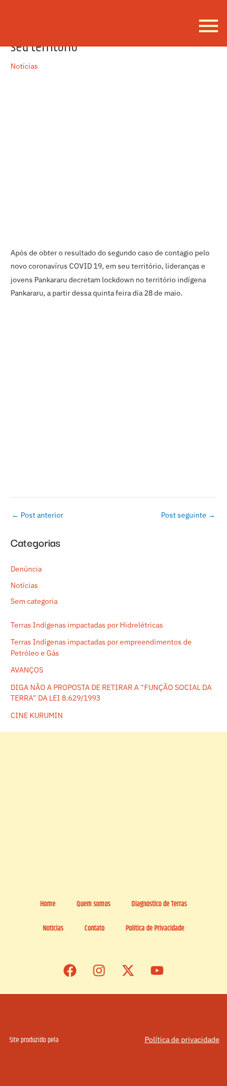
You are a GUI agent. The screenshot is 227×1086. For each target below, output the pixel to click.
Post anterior (37, 515)
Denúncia (26, 569)
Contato (94, 928)
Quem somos (93, 904)
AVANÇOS (27, 670)
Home (47, 904)
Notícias (24, 66)
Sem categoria (34, 601)
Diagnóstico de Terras (159, 904)
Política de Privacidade (155, 928)
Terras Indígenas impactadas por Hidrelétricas (87, 625)
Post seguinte (188, 515)
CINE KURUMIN (37, 715)
